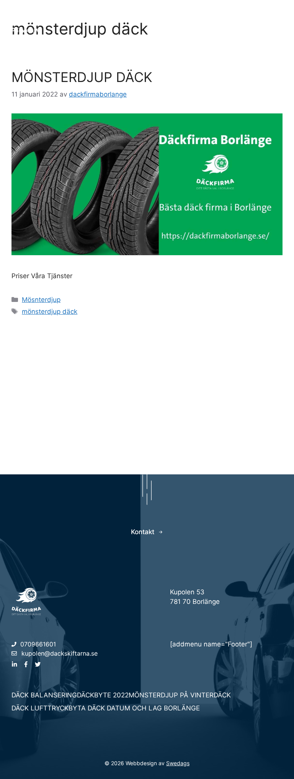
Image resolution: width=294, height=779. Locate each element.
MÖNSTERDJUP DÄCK (81, 77)
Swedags (177, 763)
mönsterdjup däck (49, 311)
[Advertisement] (147, 390)
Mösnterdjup (41, 299)
